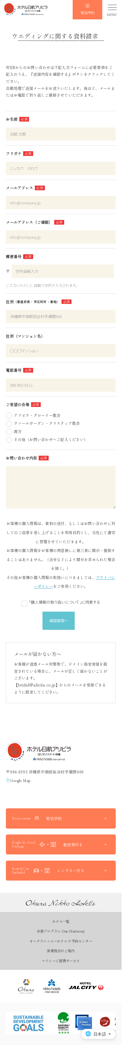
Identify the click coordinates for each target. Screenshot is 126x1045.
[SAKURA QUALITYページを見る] (73, 1023)
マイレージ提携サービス (60, 960)
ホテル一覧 (60, 921)
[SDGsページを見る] (28, 1023)
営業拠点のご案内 (60, 950)
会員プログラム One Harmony (61, 930)
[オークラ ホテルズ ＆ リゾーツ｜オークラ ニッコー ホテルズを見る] (26, 986)
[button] (25, 9)
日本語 (99, 1034)
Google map (20, 780)
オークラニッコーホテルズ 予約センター (60, 940)
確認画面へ (58, 620)
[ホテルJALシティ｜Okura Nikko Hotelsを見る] (86, 986)
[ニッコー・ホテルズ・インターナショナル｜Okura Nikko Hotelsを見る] (51, 986)
